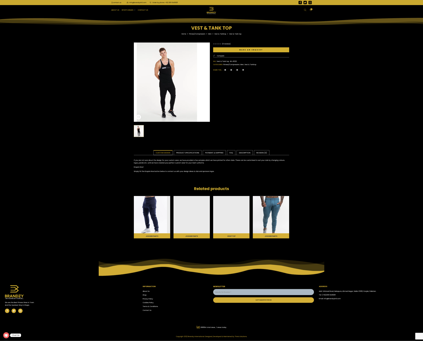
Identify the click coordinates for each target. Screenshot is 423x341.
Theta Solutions (241, 336)
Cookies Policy (148, 302)
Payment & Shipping (214, 153)
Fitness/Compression (197, 34)
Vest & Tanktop (220, 34)
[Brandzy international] (211, 10)
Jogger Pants (152, 236)
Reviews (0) (261, 153)
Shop (145, 295)
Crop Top (231, 236)
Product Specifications (187, 153)
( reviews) (226, 44)
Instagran (310, 2)
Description (244, 153)
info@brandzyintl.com (137, 2)
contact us (117, 2)
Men (210, 34)
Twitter (305, 2)
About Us (146, 291)
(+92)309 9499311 (329, 295)
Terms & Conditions (150, 306)
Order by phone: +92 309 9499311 (165, 2)
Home (184, 34)
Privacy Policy (148, 299)
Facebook (300, 2)
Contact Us (147, 310)
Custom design (163, 153)
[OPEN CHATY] (6, 335)
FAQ (231, 153)
